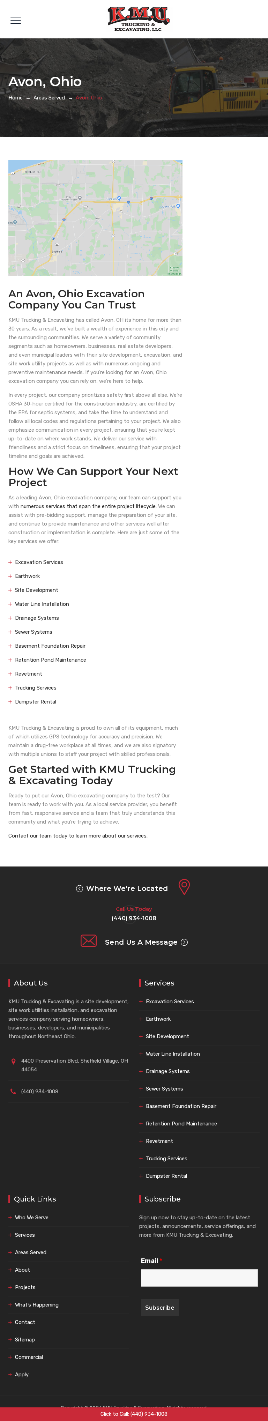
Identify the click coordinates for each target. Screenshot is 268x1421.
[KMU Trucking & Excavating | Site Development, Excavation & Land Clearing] (139, 19)
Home (15, 98)
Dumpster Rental (35, 702)
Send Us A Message (141, 942)
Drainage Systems (37, 618)
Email (151, 1260)
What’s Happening (37, 1305)
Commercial (29, 1357)
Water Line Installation (42, 604)
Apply (22, 1374)
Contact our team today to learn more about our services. (78, 836)
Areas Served (30, 1252)
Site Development (36, 590)
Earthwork (27, 576)
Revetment (28, 674)
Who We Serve (32, 1217)
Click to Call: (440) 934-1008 (134, 1414)
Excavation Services (39, 562)
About (22, 1270)
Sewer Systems (33, 632)
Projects (25, 1287)
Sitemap (25, 1340)
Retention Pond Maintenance (50, 660)
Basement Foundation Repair (50, 646)
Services (25, 1235)
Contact (25, 1322)
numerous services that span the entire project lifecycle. (89, 506)
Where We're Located (127, 888)
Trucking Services (36, 688)
